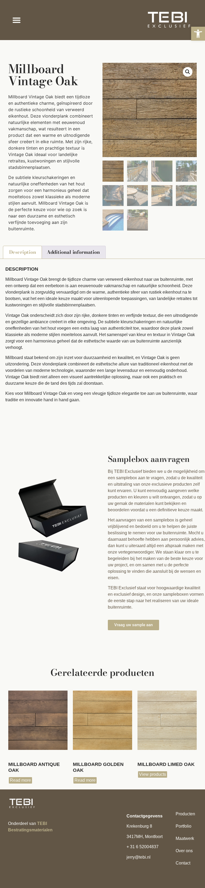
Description (22, 252)
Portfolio (183, 826)
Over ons (184, 850)
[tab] (22, 252)
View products (152, 774)
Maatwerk (185, 838)
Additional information (73, 252)
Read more (20, 780)
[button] (198, 34)
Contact (183, 863)
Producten (185, 814)
